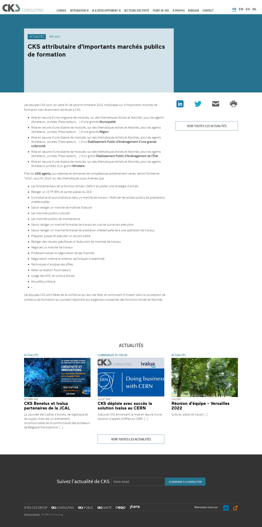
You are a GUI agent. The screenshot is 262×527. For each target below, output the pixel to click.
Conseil (61, 10)
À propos (179, 10)
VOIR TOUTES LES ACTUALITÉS (207, 126)
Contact (208, 10)
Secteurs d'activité (136, 10)
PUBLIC (85, 508)
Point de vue (161, 10)
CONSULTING (62, 508)
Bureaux (193, 10)
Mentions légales (32, 514)
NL (255, 9)
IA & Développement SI (106, 10)
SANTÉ (104, 508)
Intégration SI (79, 10)
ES (248, 9)
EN (241, 9)
